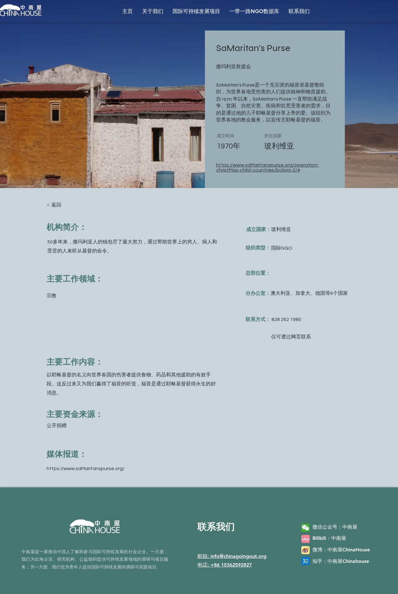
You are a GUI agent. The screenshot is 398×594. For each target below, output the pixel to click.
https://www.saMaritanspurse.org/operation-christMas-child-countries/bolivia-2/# (267, 167)
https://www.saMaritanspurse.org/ (86, 468)
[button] (152, 11)
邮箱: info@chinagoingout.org (231, 556)
